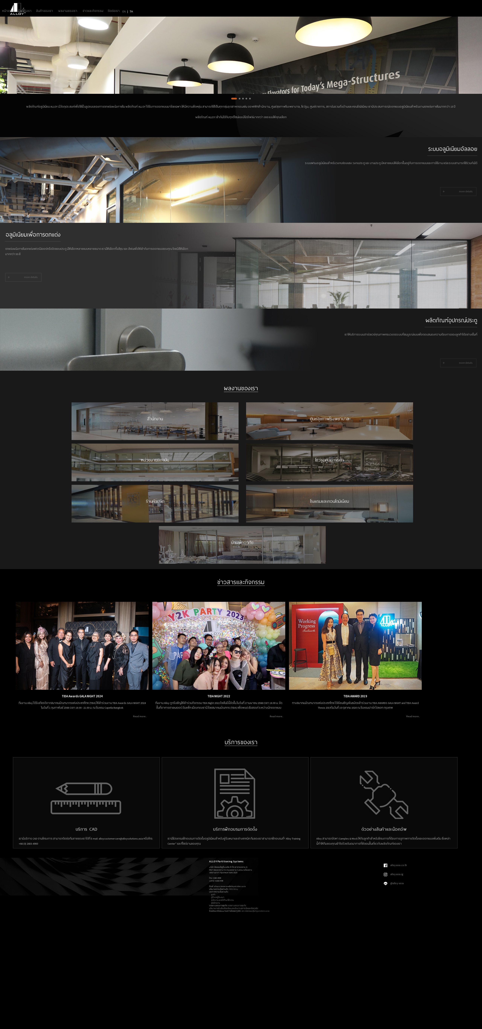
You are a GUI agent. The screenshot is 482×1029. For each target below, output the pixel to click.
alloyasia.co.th (398, 865)
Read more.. (140, 716)
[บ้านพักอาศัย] (242, 563)
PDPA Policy (233, 889)
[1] (232, 100)
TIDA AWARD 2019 (355, 696)
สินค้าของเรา (44, 10)
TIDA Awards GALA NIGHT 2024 (82, 696)
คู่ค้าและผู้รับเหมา (217, 897)
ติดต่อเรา (114, 10)
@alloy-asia (397, 883)
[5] (250, 100)
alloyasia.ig (396, 874)
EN (124, 11)
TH (131, 11)
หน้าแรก (7, 10)
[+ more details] (455, 201)
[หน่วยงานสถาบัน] (155, 480)
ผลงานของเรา (67, 10)
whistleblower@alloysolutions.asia (255, 911)
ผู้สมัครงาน (215, 903)
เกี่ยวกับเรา (24, 10)
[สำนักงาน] (155, 439)
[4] (246, 100)
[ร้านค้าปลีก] (155, 521)
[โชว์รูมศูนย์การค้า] (329, 480)
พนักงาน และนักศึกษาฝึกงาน (222, 900)
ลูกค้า (213, 895)
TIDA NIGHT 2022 (218, 696)
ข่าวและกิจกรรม (93, 10)
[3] (241, 100)
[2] (235, 100)
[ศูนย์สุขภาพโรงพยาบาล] (329, 439)
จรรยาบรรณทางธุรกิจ (237, 905)
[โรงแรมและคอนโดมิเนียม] (329, 521)
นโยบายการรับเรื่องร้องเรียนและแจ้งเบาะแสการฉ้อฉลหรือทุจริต (233, 908)
